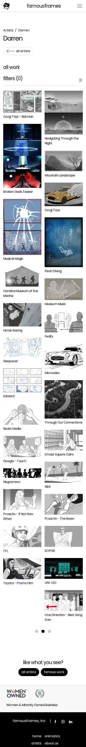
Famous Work (54, 672)
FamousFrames (44, 6)
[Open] (80, 79)
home (36, 736)
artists (36, 743)
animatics (52, 736)
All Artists (23, 51)
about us (51, 743)
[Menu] (79, 6)
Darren (23, 30)
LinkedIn (71, 722)
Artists (8, 30)
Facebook (55, 722)
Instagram (63, 722)
